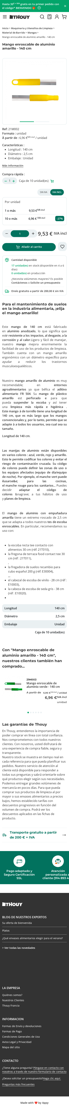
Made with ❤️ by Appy (34, 1102)
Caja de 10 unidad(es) (34, 181)
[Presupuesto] (49, 16)
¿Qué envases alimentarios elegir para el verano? (32, 938)
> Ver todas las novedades (18, 948)
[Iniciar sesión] (56, 16)
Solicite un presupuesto (45, 282)
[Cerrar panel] (65, 6)
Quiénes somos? (12, 995)
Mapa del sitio (11, 1047)
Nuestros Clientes (13, 1000)
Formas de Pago (12, 1031)
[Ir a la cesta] (64, 16)
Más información (12, 165)
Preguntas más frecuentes (18, 1084)
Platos (6, 930)
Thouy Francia (11, 1005)
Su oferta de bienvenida (17, 923)
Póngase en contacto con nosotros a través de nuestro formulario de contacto (34, 1069)
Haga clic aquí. (52, 1078)
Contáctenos (19, 282)
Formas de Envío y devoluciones (21, 1026)
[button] (4, 16)
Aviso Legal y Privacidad (16, 1042)
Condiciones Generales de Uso (21, 1036)
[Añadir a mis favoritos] (62, 246)
